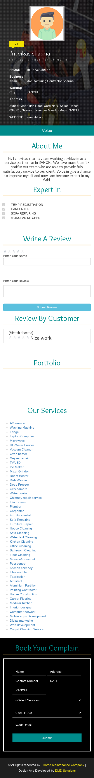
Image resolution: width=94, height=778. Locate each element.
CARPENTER (20, 209)
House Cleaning (21, 528)
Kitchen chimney (21, 568)
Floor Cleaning (20, 554)
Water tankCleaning (23, 537)
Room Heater (19, 476)
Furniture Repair (21, 524)
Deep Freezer (19, 484)
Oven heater (18, 454)
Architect (16, 581)
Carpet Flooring (20, 598)
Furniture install (20, 515)
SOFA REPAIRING (23, 213)
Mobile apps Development (28, 616)
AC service (17, 423)
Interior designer (21, 607)
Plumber (15, 506)
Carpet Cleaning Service (27, 629)
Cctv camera (18, 489)
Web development (22, 625)
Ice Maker (17, 467)
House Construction (23, 594)
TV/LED (15, 462)
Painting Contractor (23, 590)
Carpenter (17, 511)
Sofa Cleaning (19, 533)
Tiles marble (18, 572)
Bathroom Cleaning (23, 550)
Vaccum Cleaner (21, 449)
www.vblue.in (35, 117)
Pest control (18, 563)
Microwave (17, 440)
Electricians (18, 502)
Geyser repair (19, 458)
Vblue (47, 130)
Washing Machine (22, 427)
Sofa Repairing (20, 519)
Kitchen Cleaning (21, 541)
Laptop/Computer (22, 436)
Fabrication (17, 576)
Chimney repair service (26, 497)
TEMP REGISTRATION (27, 204)
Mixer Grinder (19, 471)
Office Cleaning (20, 546)
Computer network (22, 611)
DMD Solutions (65, 770)
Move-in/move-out (22, 559)
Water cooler (18, 493)
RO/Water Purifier (22, 445)
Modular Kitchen (21, 603)
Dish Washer (18, 480)
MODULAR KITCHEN (25, 218)
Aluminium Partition (23, 585)
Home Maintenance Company (64, 765)
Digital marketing (21, 620)
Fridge (14, 432)
